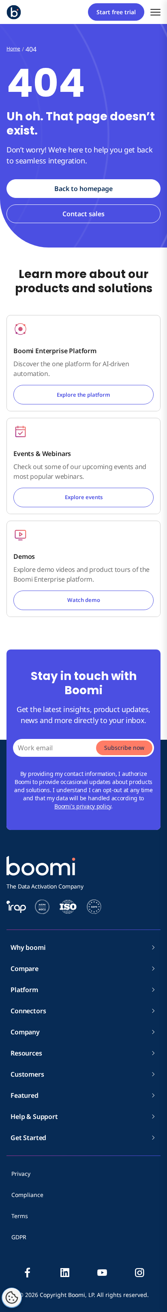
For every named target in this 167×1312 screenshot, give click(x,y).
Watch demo (83, 600)
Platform (24, 989)
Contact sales (83, 213)
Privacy (20, 1173)
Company (25, 1031)
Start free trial (116, 12)
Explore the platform (83, 394)
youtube (102, 1272)
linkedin (65, 1272)
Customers (27, 1074)
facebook (27, 1272)
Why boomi (28, 947)
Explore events (84, 497)
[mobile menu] (155, 12)
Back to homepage (83, 188)
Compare (25, 968)
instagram (139, 1272)
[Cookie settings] (12, 1298)
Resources (26, 1053)
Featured (25, 1095)
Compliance (27, 1195)
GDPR (18, 1237)
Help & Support (34, 1116)
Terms (19, 1216)
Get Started (28, 1137)
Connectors (28, 1010)
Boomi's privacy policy (82, 806)
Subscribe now (124, 748)
